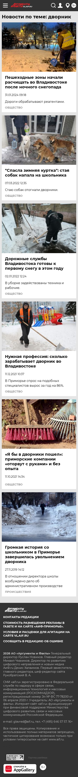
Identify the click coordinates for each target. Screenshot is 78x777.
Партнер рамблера (37, 757)
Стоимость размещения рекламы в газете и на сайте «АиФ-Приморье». (33, 624)
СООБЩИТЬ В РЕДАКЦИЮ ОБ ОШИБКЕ (33, 641)
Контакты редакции (21, 617)
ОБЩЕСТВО (14, 107)
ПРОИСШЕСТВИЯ (18, 591)
